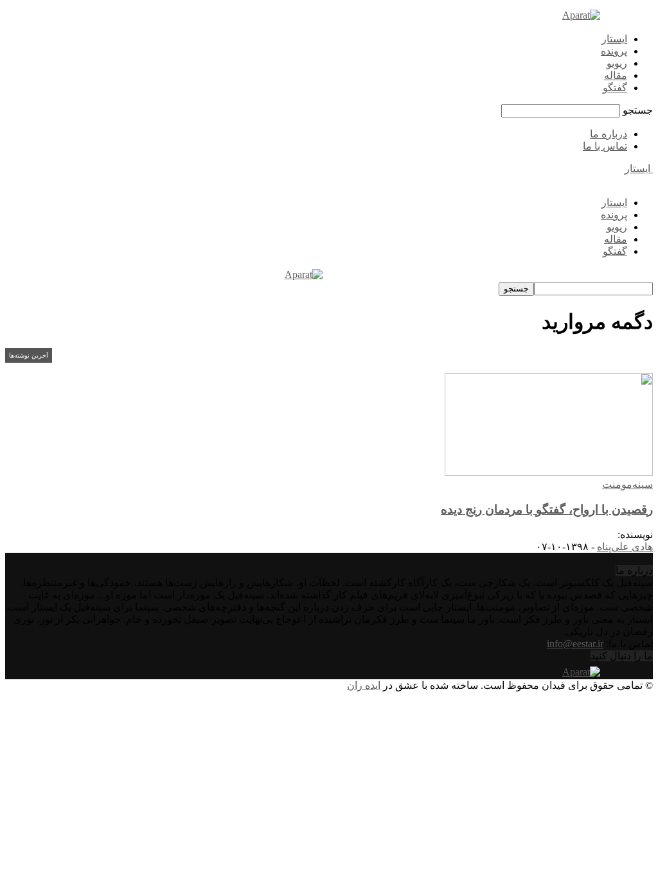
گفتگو (615, 87)
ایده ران (363, 685)
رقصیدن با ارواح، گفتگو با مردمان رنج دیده (547, 509)
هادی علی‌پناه (625, 546)
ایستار (614, 38)
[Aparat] (581, 15)
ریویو (617, 63)
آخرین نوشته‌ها (28, 355)
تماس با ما (605, 146)
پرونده (614, 51)
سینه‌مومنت (627, 484)
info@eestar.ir (575, 643)
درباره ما (608, 133)
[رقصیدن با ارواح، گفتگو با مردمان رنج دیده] (549, 472)
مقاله (615, 75)
